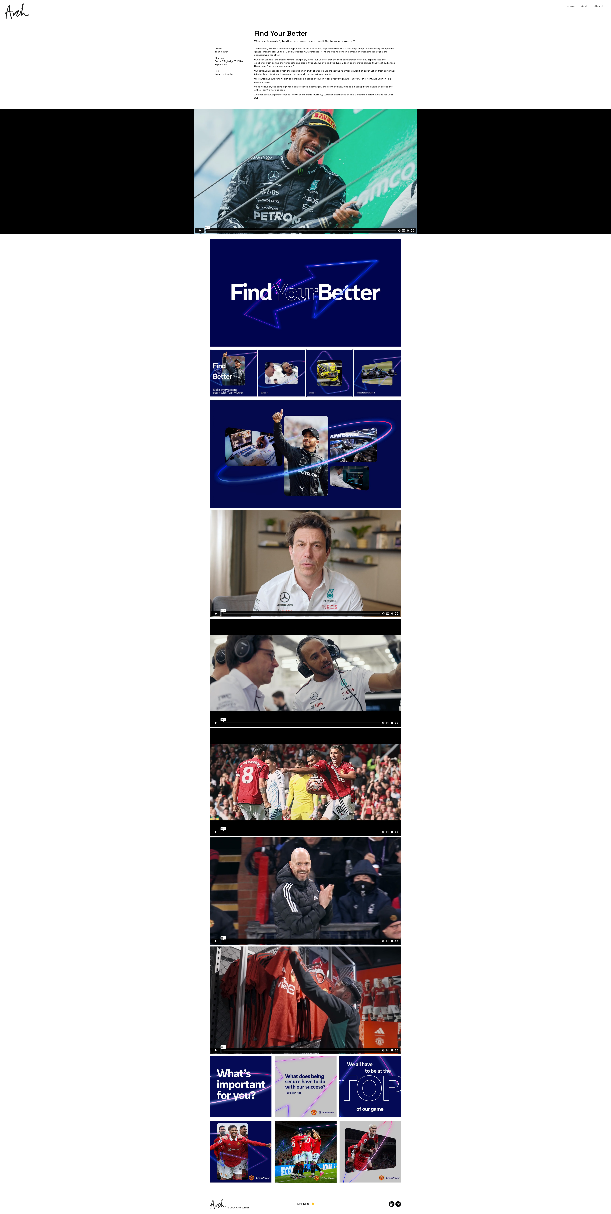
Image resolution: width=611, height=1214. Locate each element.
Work (584, 6)
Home (571, 6)
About (598, 6)
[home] (17, 8)
